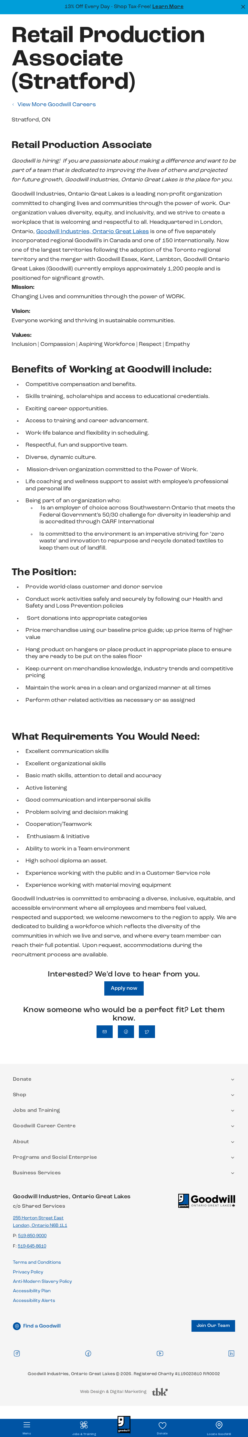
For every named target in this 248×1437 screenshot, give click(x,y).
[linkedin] (231, 1353)
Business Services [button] (37, 1173)
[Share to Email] (105, 1031)
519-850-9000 (32, 1236)
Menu (27, 1433)
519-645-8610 (32, 1246)
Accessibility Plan (32, 1291)
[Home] (206, 1204)
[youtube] (160, 1353)
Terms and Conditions (37, 1262)
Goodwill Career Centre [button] (44, 1126)
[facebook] (88, 1353)
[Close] (242, 6)
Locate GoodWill (219, 1434)
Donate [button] (22, 1079)
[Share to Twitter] (147, 1031)
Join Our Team (213, 1325)
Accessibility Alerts (34, 1300)
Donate (162, 1433)
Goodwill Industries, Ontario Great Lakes (92, 232)
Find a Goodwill (42, 1326)
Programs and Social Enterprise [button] (55, 1157)
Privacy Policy (28, 1272)
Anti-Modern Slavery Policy (42, 1281)
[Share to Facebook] (126, 1031)
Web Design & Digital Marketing (113, 1393)
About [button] (21, 1142)
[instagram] (17, 1353)
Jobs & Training (84, 1434)
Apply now (124, 988)
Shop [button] (19, 1095)
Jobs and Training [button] (36, 1110)
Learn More (168, 6)
